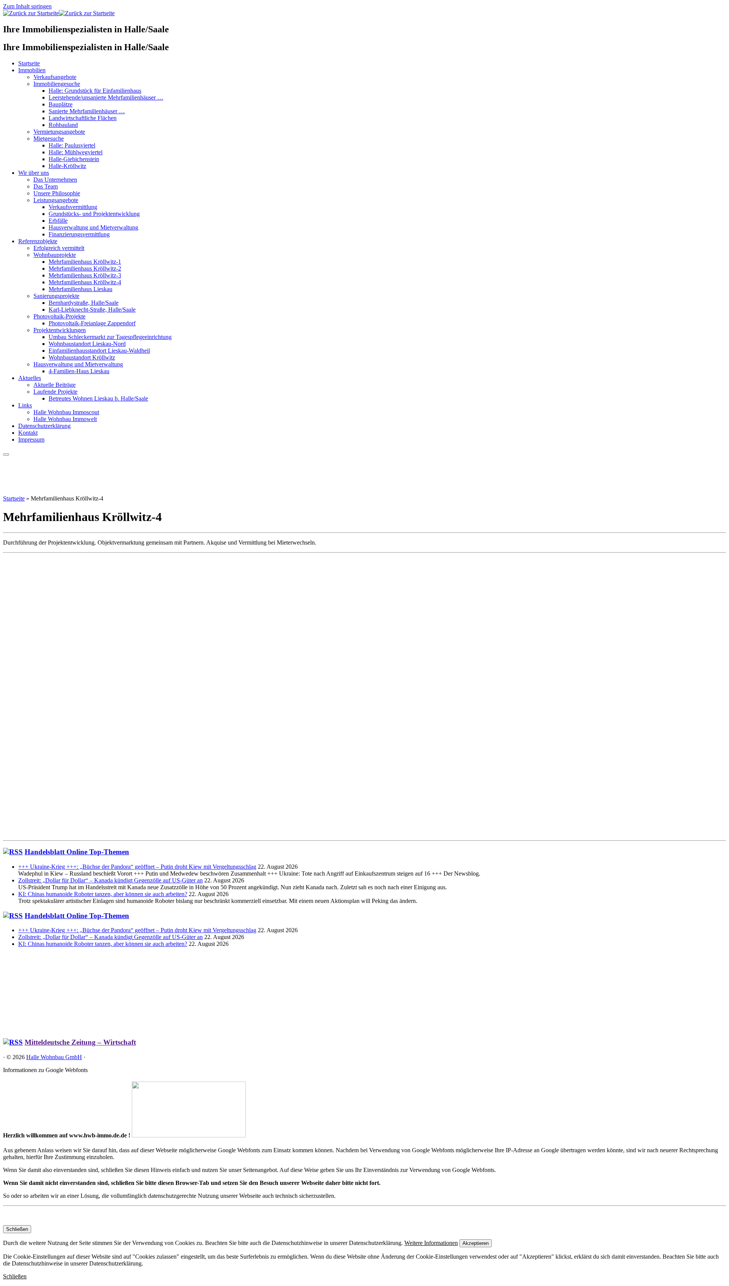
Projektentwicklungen (59, 330)
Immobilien (32, 70)
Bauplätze (61, 104)
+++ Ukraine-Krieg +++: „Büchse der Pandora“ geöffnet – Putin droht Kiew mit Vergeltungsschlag (137, 866)
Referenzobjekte (37, 241)
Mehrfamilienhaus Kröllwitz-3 (85, 275)
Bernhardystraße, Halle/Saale (83, 302)
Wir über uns (33, 172)
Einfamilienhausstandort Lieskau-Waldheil (99, 350)
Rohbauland (63, 125)
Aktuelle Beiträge (54, 385)
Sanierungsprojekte (56, 296)
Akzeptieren (475, 1243)
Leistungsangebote (55, 200)
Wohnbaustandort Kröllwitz (82, 357)
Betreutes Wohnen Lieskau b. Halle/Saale (98, 398)
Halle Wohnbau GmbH (54, 1057)
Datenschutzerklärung (44, 426)
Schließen (17, 1229)
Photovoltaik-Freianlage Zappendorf (92, 323)
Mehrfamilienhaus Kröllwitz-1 (85, 261)
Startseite (29, 63)
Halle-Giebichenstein (74, 159)
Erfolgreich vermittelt (58, 248)
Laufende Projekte (55, 391)
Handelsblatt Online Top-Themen (77, 852)
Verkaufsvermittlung (73, 207)
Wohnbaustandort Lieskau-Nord (87, 344)
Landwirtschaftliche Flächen (83, 118)
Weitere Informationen (431, 1243)
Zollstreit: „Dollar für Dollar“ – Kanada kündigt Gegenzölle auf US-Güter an (110, 880)
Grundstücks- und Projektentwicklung (94, 214)
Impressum (31, 439)
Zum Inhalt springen (27, 6)
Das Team (45, 186)
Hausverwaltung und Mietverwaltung (93, 227)
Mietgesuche (48, 138)
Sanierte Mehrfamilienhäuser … (87, 111)
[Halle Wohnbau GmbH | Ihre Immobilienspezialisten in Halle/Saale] (59, 13)
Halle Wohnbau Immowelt (65, 419)
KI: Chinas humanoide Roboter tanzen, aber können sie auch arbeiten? (102, 894)
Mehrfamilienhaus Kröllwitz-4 (85, 282)
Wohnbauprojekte (54, 255)
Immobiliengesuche (56, 84)
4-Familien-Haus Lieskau (79, 371)
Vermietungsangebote (59, 131)
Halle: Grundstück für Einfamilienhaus (95, 90)
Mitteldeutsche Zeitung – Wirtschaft (80, 1042)
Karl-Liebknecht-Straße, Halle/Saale (92, 309)
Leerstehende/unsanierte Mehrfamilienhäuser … (106, 97)
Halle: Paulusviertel (72, 145)
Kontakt (28, 432)
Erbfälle (58, 220)
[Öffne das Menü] (6, 454)
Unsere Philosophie (56, 193)
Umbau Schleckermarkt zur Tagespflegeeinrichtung (110, 337)
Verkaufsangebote (54, 77)
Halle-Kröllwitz (67, 166)
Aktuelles (29, 378)
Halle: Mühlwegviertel (76, 152)
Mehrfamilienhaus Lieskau (80, 289)
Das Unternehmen (55, 179)
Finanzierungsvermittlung (79, 234)
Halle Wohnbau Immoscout (66, 412)
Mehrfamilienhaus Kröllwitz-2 (85, 268)
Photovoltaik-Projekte (59, 316)
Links (25, 405)
